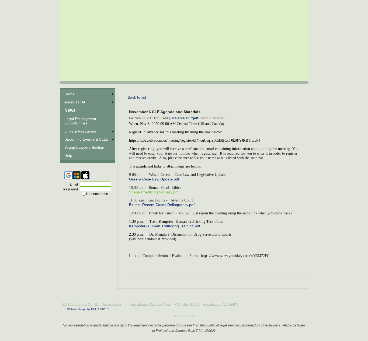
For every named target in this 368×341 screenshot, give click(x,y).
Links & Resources (80, 131)
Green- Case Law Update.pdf (154, 179)
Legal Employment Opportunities (80, 121)
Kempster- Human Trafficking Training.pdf (164, 226)
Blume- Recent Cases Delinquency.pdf (162, 205)
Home (69, 94)
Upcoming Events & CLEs (86, 139)
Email (72, 184)
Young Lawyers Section (84, 147)
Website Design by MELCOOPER (88, 309)
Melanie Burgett (184, 118)
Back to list (137, 97)
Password (69, 189)
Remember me (97, 194)
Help (68, 155)
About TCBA (74, 102)
